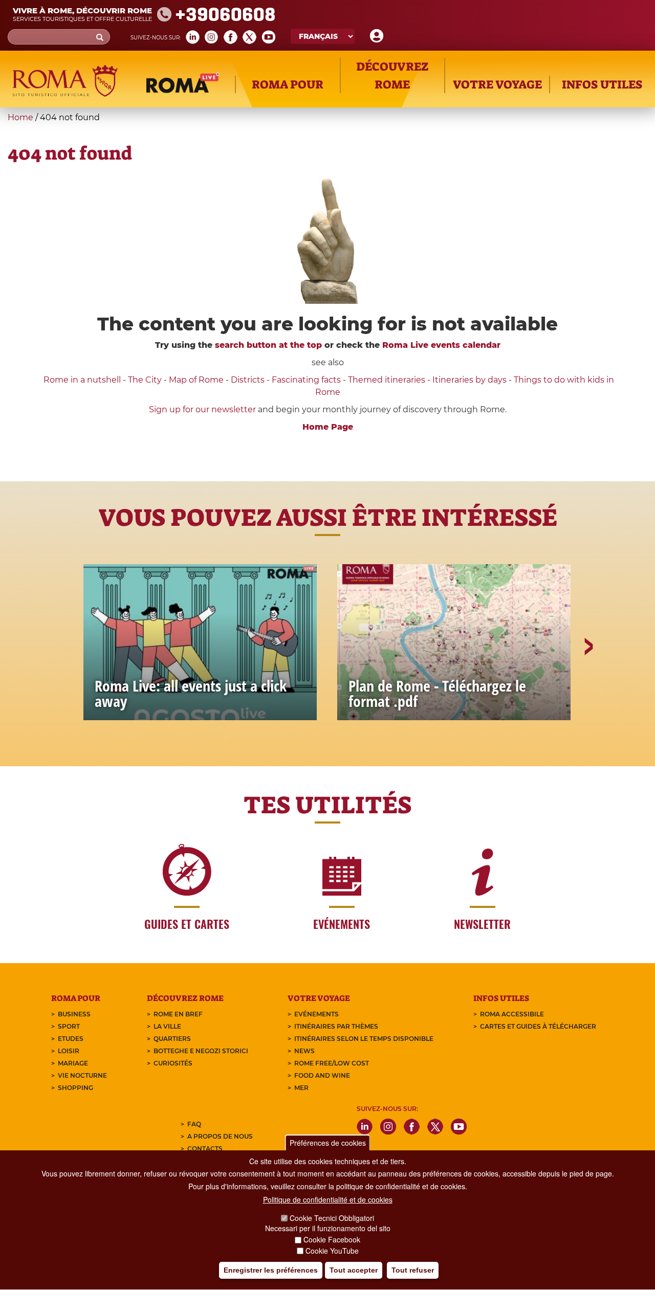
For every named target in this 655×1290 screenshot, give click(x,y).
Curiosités (173, 1063)
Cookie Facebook (331, 1240)
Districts (248, 380)
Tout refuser (412, 1270)
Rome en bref (178, 1014)
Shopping (75, 1088)
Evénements (316, 1014)
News (304, 1051)
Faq (194, 1124)
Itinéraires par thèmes (336, 1026)
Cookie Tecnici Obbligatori (332, 1218)
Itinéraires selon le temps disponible (363, 1038)
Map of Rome (196, 380)
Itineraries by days (469, 380)
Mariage (73, 1063)
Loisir (68, 1051)
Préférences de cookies (328, 1143)
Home (20, 117)
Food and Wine (322, 1075)
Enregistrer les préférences (271, 1270)
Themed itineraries (386, 380)
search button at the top (268, 345)
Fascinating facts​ (306, 380)
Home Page (327, 427)
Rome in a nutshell (82, 380)
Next (588, 681)
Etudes (70, 1038)
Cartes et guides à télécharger (538, 1026)
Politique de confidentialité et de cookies (327, 1199)
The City (145, 380)
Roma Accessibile (512, 1014)
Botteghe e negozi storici (201, 1051)
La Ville (167, 1026)
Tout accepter (354, 1270)
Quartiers (172, 1038)
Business (74, 1014)
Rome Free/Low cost (331, 1063)
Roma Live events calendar (441, 345)
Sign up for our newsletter (203, 409)
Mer (301, 1088)
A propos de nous (220, 1136)
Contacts (205, 1148)
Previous (68, 681)
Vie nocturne (82, 1075)
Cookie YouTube (332, 1251)
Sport (69, 1026)
